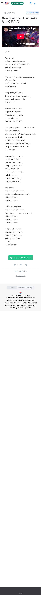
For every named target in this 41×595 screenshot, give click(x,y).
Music (21, 271)
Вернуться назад (9, 12)
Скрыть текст (33, 13)
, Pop (25, 271)
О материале (20, 276)
